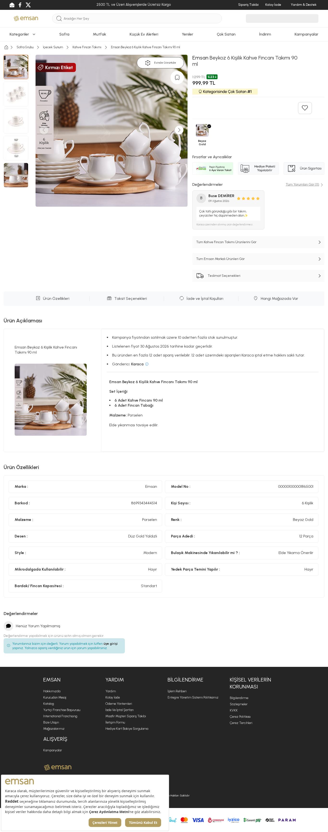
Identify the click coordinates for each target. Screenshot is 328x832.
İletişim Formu (115, 722)
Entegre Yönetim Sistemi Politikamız (193, 697)
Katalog (48, 704)
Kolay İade (112, 697)
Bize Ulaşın (51, 722)
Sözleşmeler (239, 704)
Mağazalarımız (54, 729)
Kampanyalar (52, 750)
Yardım (110, 691)
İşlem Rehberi (177, 691)
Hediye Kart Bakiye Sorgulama (126, 729)
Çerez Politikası (240, 717)
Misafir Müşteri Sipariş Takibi (125, 716)
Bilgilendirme (239, 698)
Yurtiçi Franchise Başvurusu (61, 710)
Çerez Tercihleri (241, 723)
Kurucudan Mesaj (54, 697)
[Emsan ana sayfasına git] (57, 767)
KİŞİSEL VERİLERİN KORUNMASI (250, 683)
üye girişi (110, 644)
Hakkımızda (51, 691)
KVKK (234, 710)
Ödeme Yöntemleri (118, 704)
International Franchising (60, 716)
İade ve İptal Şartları (119, 710)
